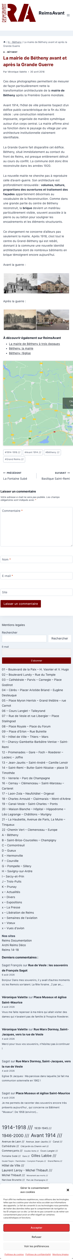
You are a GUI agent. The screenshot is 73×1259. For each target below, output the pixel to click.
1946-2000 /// (15, 1135)
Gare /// (26, 1156)
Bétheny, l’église (20, 353)
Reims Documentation (17, 940)
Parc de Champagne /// (37, 1180)
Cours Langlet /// (49, 1151)
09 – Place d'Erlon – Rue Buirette (24, 731)
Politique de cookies (14, 1254)
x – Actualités (11, 892)
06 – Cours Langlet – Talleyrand (23, 711)
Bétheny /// (52, 452)
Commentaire (12, 510)
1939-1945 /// (43, 1128)
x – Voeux (8, 923)
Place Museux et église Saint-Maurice (43, 1093)
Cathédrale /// (10, 1146)
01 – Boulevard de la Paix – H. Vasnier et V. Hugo (35, 669)
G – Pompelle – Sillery (16, 866)
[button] (68, 1190)
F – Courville (10, 861)
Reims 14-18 (10, 950)
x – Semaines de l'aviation (19, 918)
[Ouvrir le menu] (68, 15)
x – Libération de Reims (18, 912)
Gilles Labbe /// (43, 1155)
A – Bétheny (10, 835)
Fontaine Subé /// (11, 1156)
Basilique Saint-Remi (56, 476)
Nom (6, 559)
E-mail (7, 576)
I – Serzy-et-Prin (13, 876)
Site (4, 592)
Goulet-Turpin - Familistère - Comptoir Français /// (24, 1161)
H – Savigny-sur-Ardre (17, 871)
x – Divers (8, 897)
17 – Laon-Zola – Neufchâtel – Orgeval (28, 793)
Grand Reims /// (14, 459)
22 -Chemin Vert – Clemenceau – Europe (29, 829)
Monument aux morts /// (37, 1175)
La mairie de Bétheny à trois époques (34, 344)
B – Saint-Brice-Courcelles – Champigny (29, 840)
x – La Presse (11, 907)
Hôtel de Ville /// (13, 1165)
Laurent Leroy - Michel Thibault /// (27, 1170)
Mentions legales (13, 625)
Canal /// (57, 1141)
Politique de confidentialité (38, 1254)
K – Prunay (9, 886)
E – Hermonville (12, 855)
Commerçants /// (12, 1150)
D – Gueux (9, 850)
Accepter (36, 1227)
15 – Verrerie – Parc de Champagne (26, 778)
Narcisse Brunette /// (13, 1179)
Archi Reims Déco (14, 945)
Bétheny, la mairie (21, 348)
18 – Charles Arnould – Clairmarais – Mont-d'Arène (36, 798)
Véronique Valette (17, 71)
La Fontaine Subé (15, 476)
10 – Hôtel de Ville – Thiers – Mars (25, 736)
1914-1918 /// (12, 452)
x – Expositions (12, 902)
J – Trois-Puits (11, 881)
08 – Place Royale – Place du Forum (26, 726)
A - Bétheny (10, 52)
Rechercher (9, 632)
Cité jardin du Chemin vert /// (35, 1146)
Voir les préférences (36, 1246)
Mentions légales (60, 1254)
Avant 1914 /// (33, 452)
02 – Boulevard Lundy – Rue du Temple (29, 674)
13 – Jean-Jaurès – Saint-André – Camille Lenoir (35, 762)
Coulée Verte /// (31, 1151)
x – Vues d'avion (13, 928)
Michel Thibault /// (13, 1175)
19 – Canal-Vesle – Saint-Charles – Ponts (30, 804)
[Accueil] (4, 42)
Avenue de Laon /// (13, 1141)
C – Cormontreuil (13, 845)
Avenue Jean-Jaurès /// (38, 1141)
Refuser (36, 1237)
